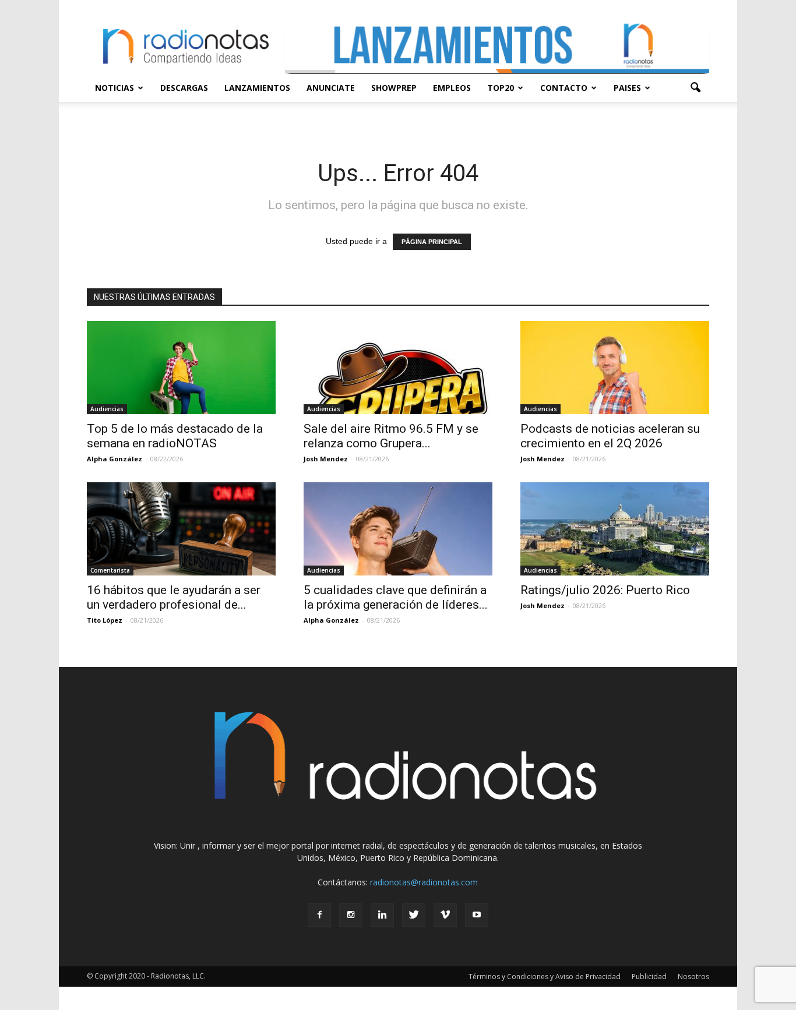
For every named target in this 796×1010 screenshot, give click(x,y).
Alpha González (114, 458)
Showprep (394, 87)
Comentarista (110, 570)
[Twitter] (413, 915)
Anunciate (331, 87)
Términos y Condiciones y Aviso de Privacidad (545, 976)
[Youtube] (476, 915)
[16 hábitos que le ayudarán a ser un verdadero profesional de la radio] (181, 528)
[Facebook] (319, 915)
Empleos (452, 87)
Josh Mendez (326, 458)
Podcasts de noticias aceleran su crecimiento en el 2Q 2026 (610, 436)
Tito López (104, 620)
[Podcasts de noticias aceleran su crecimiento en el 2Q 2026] (614, 367)
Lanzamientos (257, 87)
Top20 (500, 87)
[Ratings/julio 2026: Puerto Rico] (614, 528)
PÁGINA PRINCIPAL (431, 241)
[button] (695, 88)
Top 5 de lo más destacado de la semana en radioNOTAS (175, 436)
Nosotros (693, 976)
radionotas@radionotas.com (424, 882)
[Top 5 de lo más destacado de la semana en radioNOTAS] (181, 367)
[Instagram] (350, 915)
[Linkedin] (382, 915)
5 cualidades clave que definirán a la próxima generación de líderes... (396, 597)
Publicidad (649, 976)
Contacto (563, 87)
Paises (627, 87)
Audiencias (107, 409)
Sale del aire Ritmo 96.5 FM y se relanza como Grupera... (391, 436)
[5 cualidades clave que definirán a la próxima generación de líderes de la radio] (398, 528)
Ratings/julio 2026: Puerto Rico (605, 590)
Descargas (184, 87)
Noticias (114, 87)
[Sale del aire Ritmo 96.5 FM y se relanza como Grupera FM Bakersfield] (398, 367)
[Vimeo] (445, 915)
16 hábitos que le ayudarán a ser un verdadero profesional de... (173, 597)
